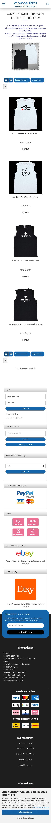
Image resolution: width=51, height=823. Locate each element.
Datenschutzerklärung (41, 807)
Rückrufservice (11, 667)
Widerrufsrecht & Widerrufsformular (20, 659)
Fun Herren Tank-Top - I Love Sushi (25, 133)
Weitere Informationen (25, 818)
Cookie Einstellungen (14, 680)
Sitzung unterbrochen (14, 678)
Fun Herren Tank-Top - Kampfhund (25, 197)
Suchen (25, 439)
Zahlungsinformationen (15, 675)
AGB (7, 661)
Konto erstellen (11, 414)
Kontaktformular (12, 656)
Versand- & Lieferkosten (15, 672)
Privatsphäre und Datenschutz (17, 664)
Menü (3, 3)
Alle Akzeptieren (25, 812)
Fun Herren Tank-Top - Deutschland (25, 261)
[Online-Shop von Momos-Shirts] (25, 4)
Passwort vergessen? (13, 418)
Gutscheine (9, 669)
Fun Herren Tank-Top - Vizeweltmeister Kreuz (25, 324)
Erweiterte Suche (26, 444)
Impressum (10, 653)
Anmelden (25, 409)
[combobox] (22, 80)
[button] (6, 80)
